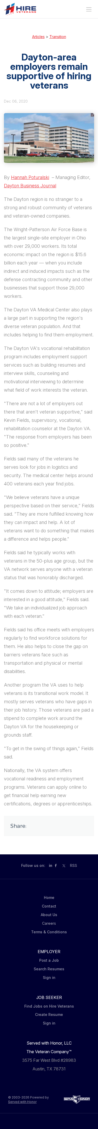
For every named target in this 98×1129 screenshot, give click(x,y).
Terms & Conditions (49, 932)
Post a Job (49, 960)
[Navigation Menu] (88, 9)
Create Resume (49, 1014)
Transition (57, 36)
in (50, 865)
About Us (49, 914)
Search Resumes (49, 969)
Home (49, 897)
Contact (49, 906)
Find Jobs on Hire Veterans (49, 1006)
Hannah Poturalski (30, 177)
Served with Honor (22, 1102)
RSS (73, 865)
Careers (49, 923)
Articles (38, 36)
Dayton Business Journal (30, 185)
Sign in (49, 977)
